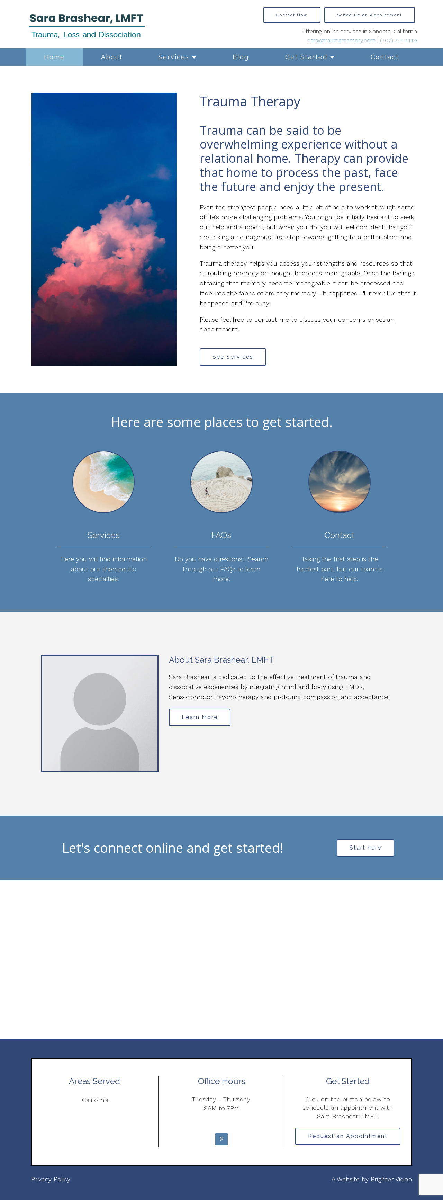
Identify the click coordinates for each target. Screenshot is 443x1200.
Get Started (306, 57)
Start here (365, 847)
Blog (241, 57)
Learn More (200, 717)
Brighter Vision (391, 1179)
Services (174, 57)
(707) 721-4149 (398, 40)
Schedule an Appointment (369, 14)
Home (54, 57)
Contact (385, 57)
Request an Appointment (348, 1136)
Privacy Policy (50, 1179)
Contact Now (292, 14)
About (112, 57)
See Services (233, 356)
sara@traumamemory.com (342, 40)
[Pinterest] (221, 1139)
